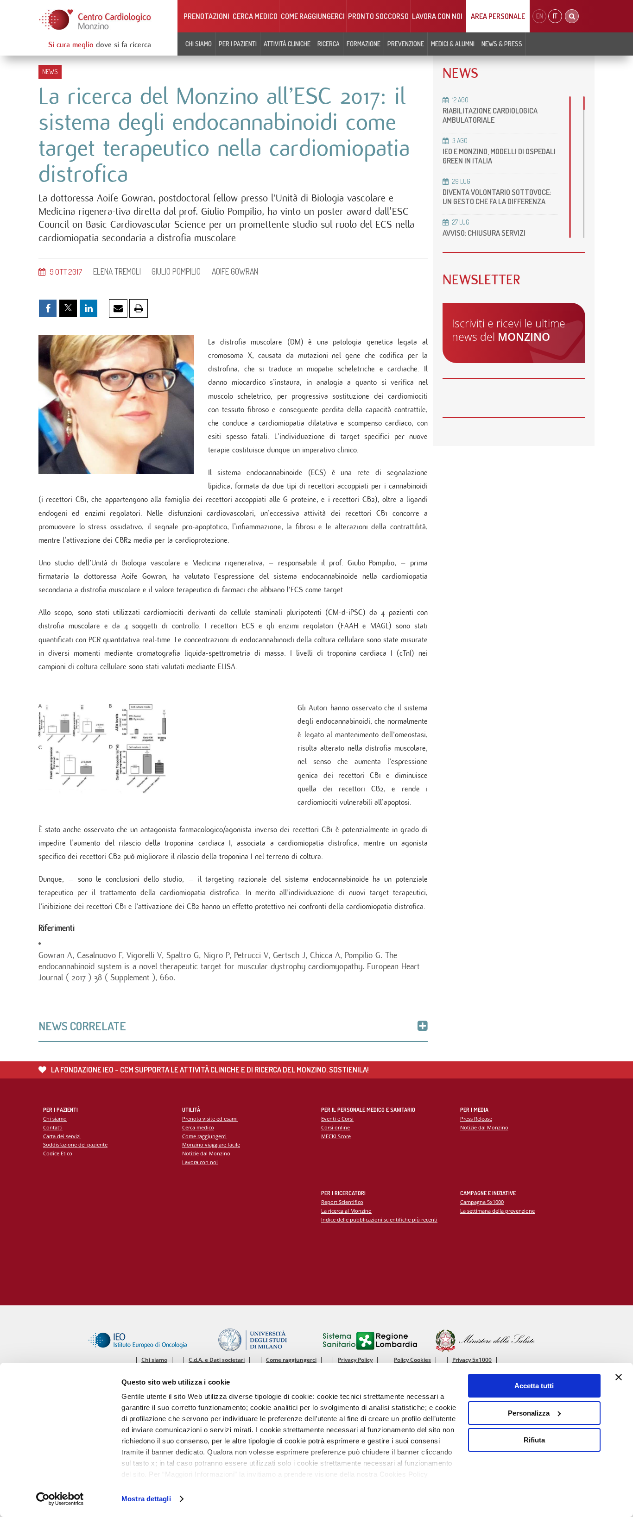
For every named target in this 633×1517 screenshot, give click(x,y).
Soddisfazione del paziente (75, 1144)
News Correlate (82, 1026)
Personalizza (529, 1413)
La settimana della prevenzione (497, 1210)
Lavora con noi (437, 16)
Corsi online (335, 1127)
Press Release (476, 1118)
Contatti (53, 1127)
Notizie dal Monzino (206, 1153)
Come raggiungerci (313, 16)
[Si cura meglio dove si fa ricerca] (95, 19)
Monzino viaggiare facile (211, 1144)
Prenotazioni (206, 16)
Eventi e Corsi (337, 1118)
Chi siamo (55, 1118)
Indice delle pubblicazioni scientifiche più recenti (379, 1219)
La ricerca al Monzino (346, 1210)
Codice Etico (57, 1153)
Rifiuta (534, 1440)
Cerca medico (255, 16)
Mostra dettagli (146, 1499)
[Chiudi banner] (618, 1377)
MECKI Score (336, 1136)
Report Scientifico (342, 1201)
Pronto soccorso (378, 16)
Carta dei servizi (62, 1136)
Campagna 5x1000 (482, 1201)
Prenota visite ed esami (210, 1118)
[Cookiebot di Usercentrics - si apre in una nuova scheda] (60, 1499)
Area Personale (498, 16)
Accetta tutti (534, 1386)
